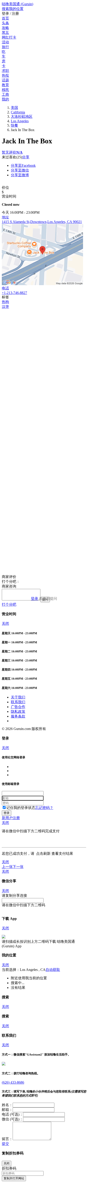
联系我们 (18, 702)
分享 (25, 157)
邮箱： (7, 1110)
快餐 (14, 125)
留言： (7, 1139)
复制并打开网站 (14, 1178)
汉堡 (5, 307)
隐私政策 (18, 711)
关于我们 (18, 697)
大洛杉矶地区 (21, 116)
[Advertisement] (44, 353)
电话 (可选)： (12, 1114)
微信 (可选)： (12, 1119)
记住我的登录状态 (20, 808)
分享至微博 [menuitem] (20, 175)
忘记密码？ (44, 808)
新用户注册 (11, 818)
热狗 (5, 302)
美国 (14, 108)
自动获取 (53, 970)
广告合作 (18, 707)
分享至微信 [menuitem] (20, 170)
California (18, 112)
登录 (34, 598)
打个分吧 (9, 604)
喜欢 (12, 157)
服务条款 (18, 716)
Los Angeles (20, 121)
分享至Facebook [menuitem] (23, 165)
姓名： (7, 1105)
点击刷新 (43, 853)
